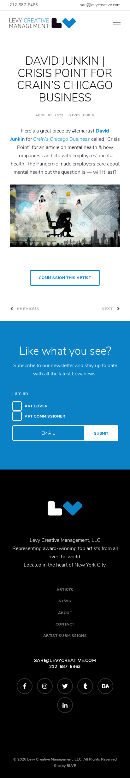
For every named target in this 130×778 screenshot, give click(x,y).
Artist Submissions (65, 635)
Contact (65, 624)
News (65, 601)
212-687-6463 (23, 5)
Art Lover (36, 406)
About (65, 612)
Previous (27, 308)
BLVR (71, 765)
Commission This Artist (65, 277)
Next (108, 308)
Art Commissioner (45, 416)
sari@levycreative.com (100, 5)
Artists (65, 589)
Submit (101, 433)
